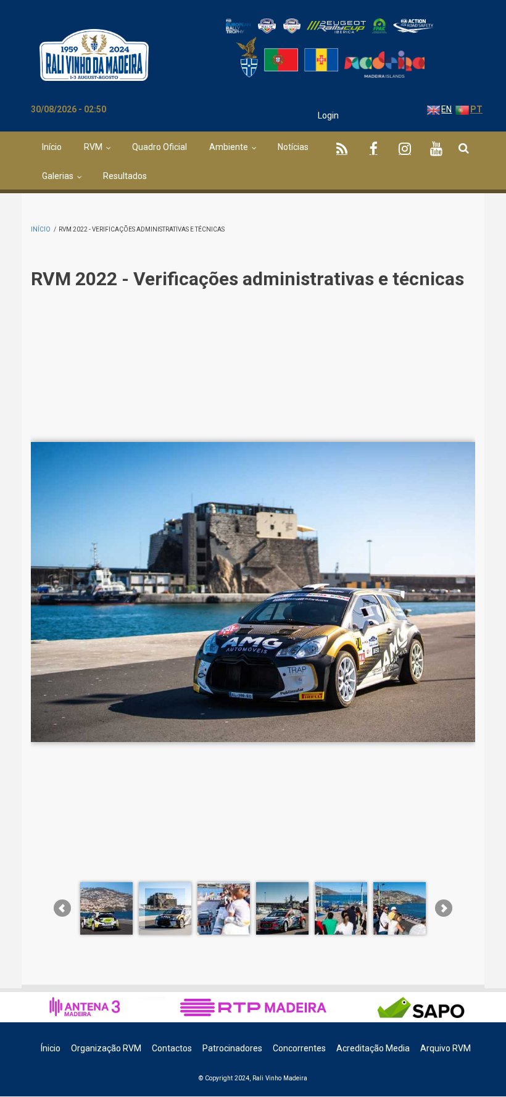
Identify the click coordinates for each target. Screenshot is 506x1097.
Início (52, 147)
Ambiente (228, 147)
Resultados (125, 176)
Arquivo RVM (445, 1048)
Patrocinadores (232, 1048)
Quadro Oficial (159, 147)
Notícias (293, 147)
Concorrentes (299, 1048)
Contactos (172, 1048)
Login (328, 115)
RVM (93, 147)
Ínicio (50, 1048)
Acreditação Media (373, 1048)
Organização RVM (106, 1048)
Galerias (57, 176)
